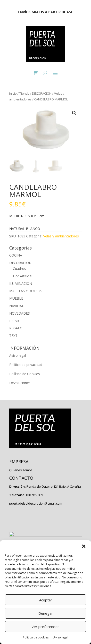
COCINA (15, 255)
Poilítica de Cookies (24, 373)
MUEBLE (16, 298)
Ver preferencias (45, 626)
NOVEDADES (19, 313)
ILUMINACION (20, 283)
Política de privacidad (25, 364)
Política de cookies (36, 637)
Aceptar (45, 600)
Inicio (13, 93)
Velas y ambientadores (61, 236)
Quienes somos (21, 470)
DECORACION (41, 93)
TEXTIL (14, 335)
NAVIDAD (17, 305)
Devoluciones (20, 382)
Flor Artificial (22, 276)
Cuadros (19, 268)
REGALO (16, 328)
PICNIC (14, 320)
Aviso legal (60, 637)
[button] (83, 546)
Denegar (45, 613)
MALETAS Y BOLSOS (25, 290)
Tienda (24, 93)
